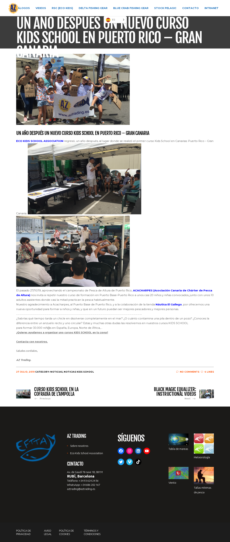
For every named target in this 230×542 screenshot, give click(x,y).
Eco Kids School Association (86, 453)
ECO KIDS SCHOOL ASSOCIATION (39, 141)
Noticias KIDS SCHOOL (79, 371)
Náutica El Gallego (169, 304)
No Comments (189, 371)
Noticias (56, 371)
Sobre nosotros (79, 445)
